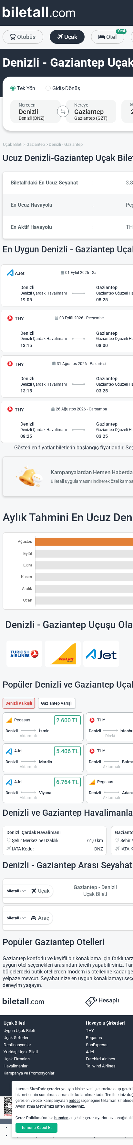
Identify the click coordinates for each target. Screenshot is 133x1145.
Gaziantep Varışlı (56, 703)
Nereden (27, 105)
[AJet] (101, 654)
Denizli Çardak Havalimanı (33, 832)
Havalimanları (16, 1066)
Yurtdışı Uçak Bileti (21, 1051)
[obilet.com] (39, 18)
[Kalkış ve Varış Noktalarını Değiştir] (63, 111)
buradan (61, 1118)
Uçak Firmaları (17, 1058)
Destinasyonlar (17, 1044)
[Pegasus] (63, 654)
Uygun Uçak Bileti (19, 1030)
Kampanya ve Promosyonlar (29, 1073)
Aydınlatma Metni (30, 1106)
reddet (74, 1100)
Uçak (70, 36)
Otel (114, 35)
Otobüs (26, 36)
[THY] (24, 654)
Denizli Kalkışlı (18, 703)
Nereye (81, 105)
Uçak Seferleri (16, 1037)
